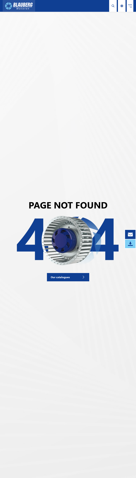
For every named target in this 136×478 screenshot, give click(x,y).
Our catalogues (60, 277)
